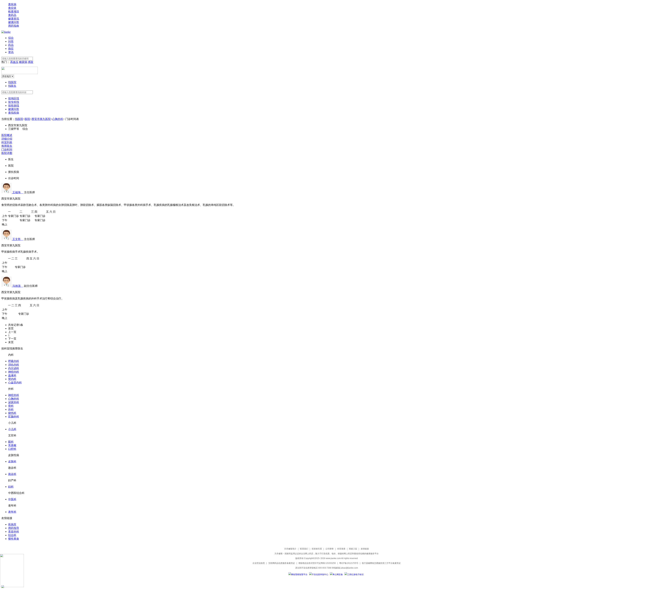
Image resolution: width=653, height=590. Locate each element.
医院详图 (6, 153)
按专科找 (13, 102)
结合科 (12, 535)
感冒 (30, 62)
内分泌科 (13, 368)
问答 (11, 41)
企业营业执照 (259, 563)
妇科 (11, 486)
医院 (27, 119)
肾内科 (12, 379)
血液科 (12, 375)
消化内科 (13, 364)
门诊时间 (6, 149)
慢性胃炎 (13, 538)
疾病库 (12, 524)
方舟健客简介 (290, 549)
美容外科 (13, 531)
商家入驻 (353, 549)
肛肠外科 (13, 416)
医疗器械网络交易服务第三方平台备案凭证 (381, 563)
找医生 (12, 85)
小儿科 (12, 429)
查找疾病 (13, 112)
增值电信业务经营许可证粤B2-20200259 (317, 563)
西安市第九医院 (41, 119)
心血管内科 (15, 382)
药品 (11, 45)
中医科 (12, 499)
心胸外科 (57, 119)
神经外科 (13, 395)
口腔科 (12, 448)
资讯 (11, 52)
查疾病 (12, 4)
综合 (11, 37)
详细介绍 (6, 138)
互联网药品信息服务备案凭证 (281, 563)
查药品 (12, 15)
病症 (11, 48)
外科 (11, 409)
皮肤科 (12, 461)
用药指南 (13, 25)
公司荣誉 (329, 549)
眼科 (11, 441)
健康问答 (13, 22)
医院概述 (6, 135)
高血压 (14, 62)
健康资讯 (13, 18)
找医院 (12, 82)
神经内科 (13, 371)
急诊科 (12, 474)
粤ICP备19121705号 (348, 563)
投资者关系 (317, 549)
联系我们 (304, 549)
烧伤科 (12, 413)
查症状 (12, 7)
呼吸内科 (13, 361)
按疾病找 (13, 105)
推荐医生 (6, 145)
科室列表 (6, 142)
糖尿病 (23, 62)
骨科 (11, 405)
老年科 (12, 511)
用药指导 (13, 528)
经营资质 (341, 549)
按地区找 (13, 98)
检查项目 (13, 11)
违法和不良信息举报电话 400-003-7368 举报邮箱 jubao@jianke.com (326, 568)
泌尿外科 (13, 402)
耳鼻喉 (12, 445)
